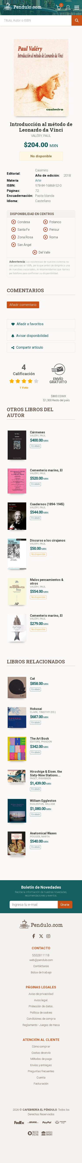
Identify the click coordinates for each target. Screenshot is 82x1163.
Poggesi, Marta (40, 836)
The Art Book (39, 738)
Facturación (41, 1083)
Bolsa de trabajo (41, 972)
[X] (41, 936)
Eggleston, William (42, 804)
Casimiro (41, 170)
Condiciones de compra (41, 1018)
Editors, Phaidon (41, 741)
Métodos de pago (41, 1058)
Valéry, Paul (41, 136)
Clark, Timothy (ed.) (43, 712)
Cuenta (41, 1077)
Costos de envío (41, 1052)
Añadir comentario (23, 305)
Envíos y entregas (41, 1065)
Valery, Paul (38, 543)
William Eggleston (43, 800)
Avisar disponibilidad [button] (31, 336)
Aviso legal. (41, 1000)
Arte (38, 180)
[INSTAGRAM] (48, 936)
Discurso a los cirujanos (47, 540)
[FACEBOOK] (34, 936)
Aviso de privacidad (41, 994)
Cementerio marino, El (46, 470)
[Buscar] (77, 20)
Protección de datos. (41, 1006)
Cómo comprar (41, 1046)
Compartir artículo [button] (29, 347)
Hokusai (36, 709)
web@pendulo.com (41, 960)
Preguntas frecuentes (41, 1071)
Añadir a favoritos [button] (30, 324)
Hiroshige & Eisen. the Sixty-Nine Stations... (46, 773)
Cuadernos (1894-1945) (47, 504)
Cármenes (37, 432)
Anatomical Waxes (43, 833)
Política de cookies (41, 1012)
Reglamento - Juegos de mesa (41, 1025)
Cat (32, 678)
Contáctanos (41, 966)
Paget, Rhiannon (40, 778)
